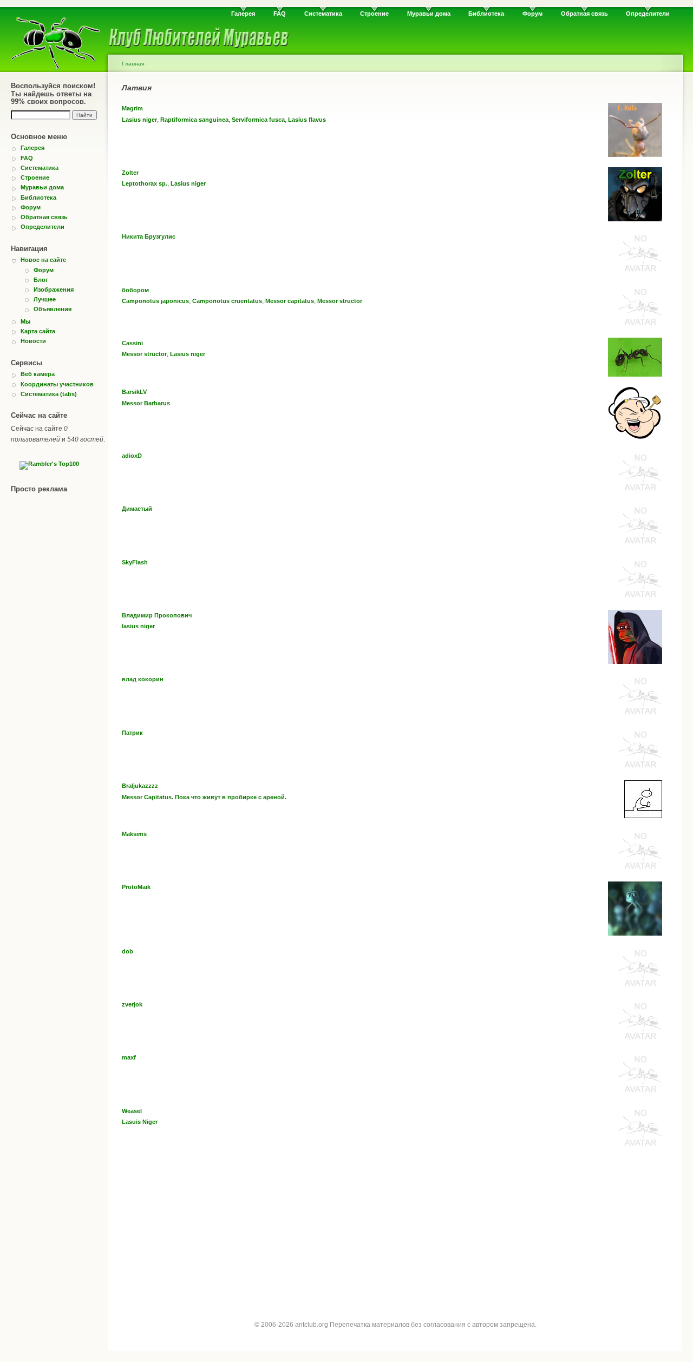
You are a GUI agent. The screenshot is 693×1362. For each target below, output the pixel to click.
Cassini (132, 343)
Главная (133, 64)
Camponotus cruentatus (227, 301)
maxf (129, 1057)
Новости (33, 341)
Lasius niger (139, 119)
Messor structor (339, 301)
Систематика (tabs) (49, 394)
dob (127, 951)
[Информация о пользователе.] (635, 155)
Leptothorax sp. (144, 183)
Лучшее (45, 299)
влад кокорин (143, 679)
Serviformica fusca (258, 119)
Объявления (52, 309)
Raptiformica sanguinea (194, 119)
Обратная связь (584, 13)
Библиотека (486, 13)
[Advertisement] (395, 1234)
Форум (532, 13)
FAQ (279, 13)
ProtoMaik (136, 887)
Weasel (132, 1111)
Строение (374, 13)
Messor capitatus (289, 301)
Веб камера (38, 374)
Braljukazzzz (140, 785)
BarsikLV (134, 392)
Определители (648, 13)
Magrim (132, 108)
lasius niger (138, 626)
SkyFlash (135, 562)
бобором (135, 290)
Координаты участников (57, 384)
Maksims (134, 834)
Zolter (130, 172)
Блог (41, 280)
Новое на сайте (43, 259)
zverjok (132, 1004)
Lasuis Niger (140, 1121)
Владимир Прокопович (157, 615)
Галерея (243, 13)
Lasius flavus (307, 119)
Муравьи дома (428, 13)
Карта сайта (38, 331)
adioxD (132, 455)
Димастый (137, 508)
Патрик (132, 732)
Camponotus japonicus (155, 301)
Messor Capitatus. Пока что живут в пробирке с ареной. (204, 797)
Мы (25, 321)
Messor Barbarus (146, 403)
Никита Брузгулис (148, 236)
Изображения (54, 289)
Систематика (323, 13)
